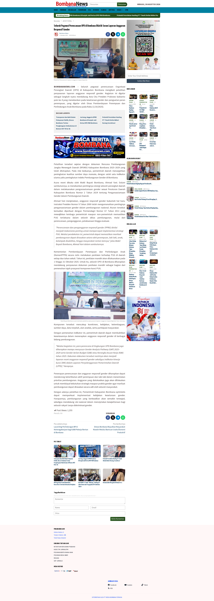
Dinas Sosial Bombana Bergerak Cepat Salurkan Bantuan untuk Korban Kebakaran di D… (143, 279)
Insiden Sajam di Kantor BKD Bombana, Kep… (146, 191)
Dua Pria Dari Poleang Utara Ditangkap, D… (146, 199)
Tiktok (146, 585)
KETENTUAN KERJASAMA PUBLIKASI (64, 547)
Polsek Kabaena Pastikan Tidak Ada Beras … (147, 216)
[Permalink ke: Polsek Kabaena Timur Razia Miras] (154, 116)
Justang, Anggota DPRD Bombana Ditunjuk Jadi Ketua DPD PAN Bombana (88, 120)
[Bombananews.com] (71, 4)
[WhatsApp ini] (123, 34)
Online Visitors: (58, 532)
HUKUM (131, 100)
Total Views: (57, 538)
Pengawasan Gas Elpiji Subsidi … (142, 110)
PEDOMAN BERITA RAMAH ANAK (63, 552)
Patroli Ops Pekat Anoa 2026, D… (153, 144)
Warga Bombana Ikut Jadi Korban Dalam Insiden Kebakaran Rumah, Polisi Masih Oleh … (153, 277)
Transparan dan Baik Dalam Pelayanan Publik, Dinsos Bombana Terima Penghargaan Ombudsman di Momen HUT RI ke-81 (66, 123)
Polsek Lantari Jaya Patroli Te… (133, 126)
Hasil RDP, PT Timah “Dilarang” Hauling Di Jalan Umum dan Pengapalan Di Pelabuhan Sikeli (89, 484)
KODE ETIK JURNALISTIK (61, 549)
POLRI (131, 102)
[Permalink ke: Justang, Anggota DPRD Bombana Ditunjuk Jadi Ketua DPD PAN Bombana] (89, 451)
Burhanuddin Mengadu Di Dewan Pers (112, 482)
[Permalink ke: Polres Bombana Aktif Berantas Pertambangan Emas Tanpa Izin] (154, 96)
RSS (111, 588)
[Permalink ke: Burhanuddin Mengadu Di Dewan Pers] (114, 475)
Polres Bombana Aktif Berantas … (154, 108)
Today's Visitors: (59, 535)
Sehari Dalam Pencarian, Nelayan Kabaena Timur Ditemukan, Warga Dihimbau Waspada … (132, 249)
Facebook (113, 585)
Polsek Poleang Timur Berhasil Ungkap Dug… (147, 208)
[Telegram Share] (118, 34)
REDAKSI (56, 558)
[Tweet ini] (113, 34)
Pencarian (122, 4)
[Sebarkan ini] (108, 34)
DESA (136, 189)
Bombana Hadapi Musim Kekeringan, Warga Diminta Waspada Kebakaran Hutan (132, 281)
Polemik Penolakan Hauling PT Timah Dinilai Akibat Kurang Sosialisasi (117, 15)
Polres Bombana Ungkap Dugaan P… (132, 109)
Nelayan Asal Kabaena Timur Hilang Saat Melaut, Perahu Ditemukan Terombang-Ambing (143, 248)
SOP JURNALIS (58, 561)
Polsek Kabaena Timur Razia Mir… (153, 127)
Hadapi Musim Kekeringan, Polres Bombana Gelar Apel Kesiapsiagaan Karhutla (154, 249)
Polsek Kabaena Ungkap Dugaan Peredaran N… (139, 184)
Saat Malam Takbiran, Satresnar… (132, 144)
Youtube (129, 585)
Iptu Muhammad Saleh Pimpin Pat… (142, 146)
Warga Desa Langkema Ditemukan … (143, 126)
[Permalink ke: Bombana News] (56, 34)
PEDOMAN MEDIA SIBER (61, 555)
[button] (130, 45)
